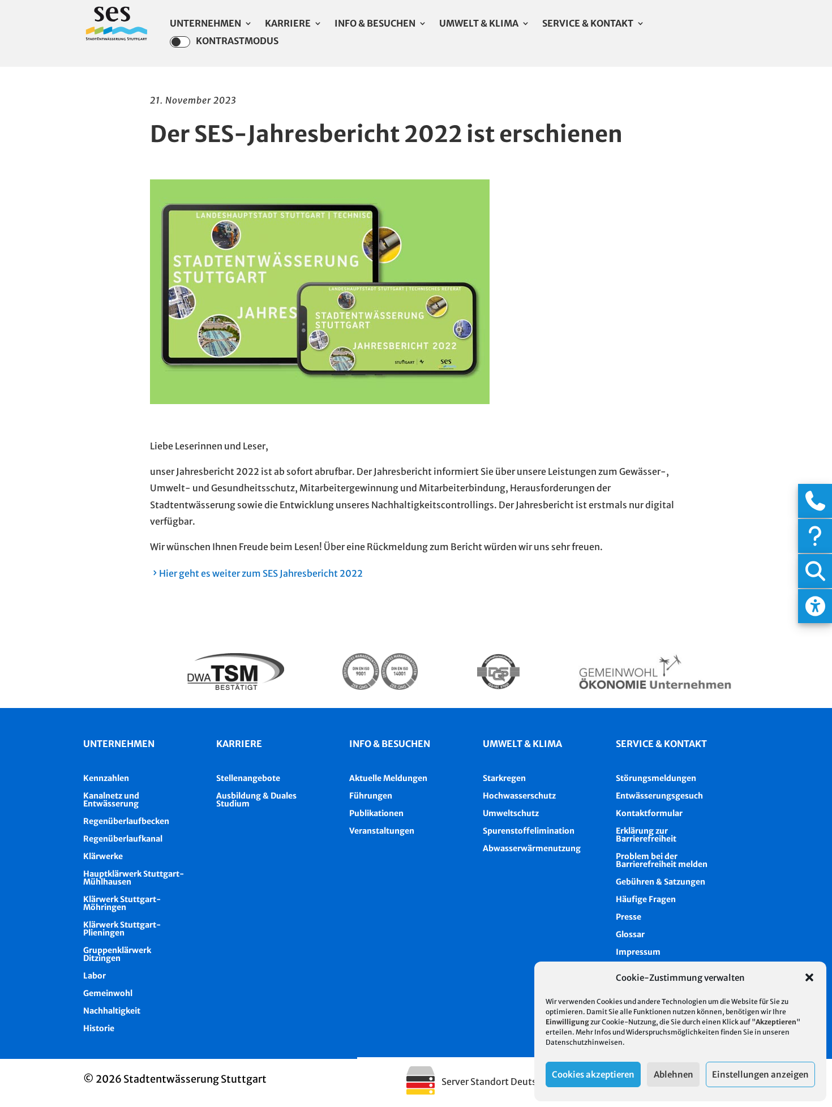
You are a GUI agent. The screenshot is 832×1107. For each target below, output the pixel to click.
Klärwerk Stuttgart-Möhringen (122, 903)
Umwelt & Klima (478, 24)
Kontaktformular (649, 813)
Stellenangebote (248, 778)
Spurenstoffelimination (528, 831)
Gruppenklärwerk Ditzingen (117, 954)
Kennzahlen (106, 778)
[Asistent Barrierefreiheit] (815, 606)
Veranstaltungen (381, 831)
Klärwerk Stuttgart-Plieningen (122, 929)
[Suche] (815, 571)
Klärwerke (103, 856)
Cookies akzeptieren (593, 1074)
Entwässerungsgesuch (659, 796)
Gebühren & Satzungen (660, 882)
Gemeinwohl (107, 993)
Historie (98, 1028)
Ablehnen (673, 1074)
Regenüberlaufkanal (122, 839)
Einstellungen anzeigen (760, 1074)
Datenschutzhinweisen (584, 1042)
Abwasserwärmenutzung (532, 848)
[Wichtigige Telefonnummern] (815, 501)
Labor (94, 976)
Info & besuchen (389, 743)
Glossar (630, 934)
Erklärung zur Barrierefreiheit (646, 835)
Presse (628, 917)
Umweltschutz (511, 813)
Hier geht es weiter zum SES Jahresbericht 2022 (261, 573)
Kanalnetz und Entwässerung (111, 800)
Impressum (638, 952)
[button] (809, 977)
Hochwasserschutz (519, 796)
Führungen (370, 796)
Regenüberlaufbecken (126, 821)
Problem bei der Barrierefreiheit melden (661, 860)
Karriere (288, 24)
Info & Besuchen (374, 24)
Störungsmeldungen (656, 778)
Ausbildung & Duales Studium (256, 800)
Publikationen (376, 813)
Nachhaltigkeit (111, 1011)
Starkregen (504, 778)
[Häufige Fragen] (815, 536)
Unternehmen (205, 24)
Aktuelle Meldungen (388, 778)
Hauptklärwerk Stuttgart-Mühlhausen (133, 878)
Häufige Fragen (646, 899)
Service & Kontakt (587, 24)
